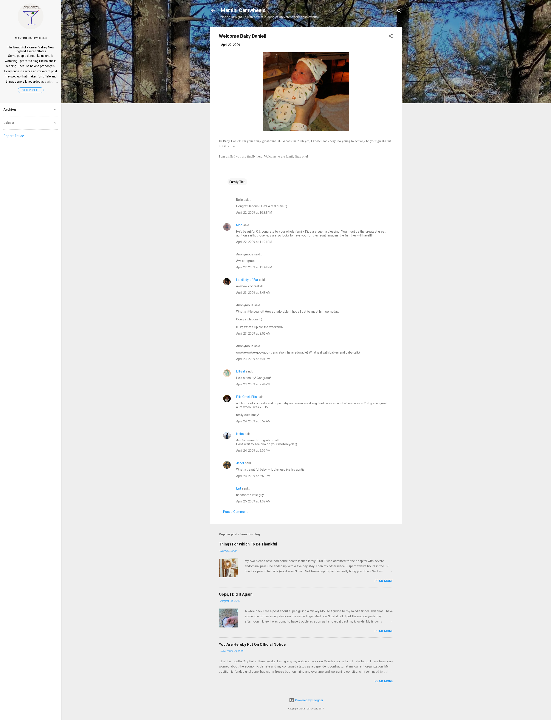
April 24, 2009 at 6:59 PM (253, 476)
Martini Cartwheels (243, 10)
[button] (390, 36)
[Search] (399, 11)
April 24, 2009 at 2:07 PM (253, 451)
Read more (384, 581)
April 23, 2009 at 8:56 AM (253, 333)
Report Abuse (13, 136)
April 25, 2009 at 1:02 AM (253, 501)
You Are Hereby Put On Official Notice (252, 644)
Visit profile (30, 90)
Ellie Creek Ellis (246, 397)
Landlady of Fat (247, 280)
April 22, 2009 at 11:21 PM (254, 242)
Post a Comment (235, 512)
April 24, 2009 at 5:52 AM (253, 421)
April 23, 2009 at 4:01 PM (253, 359)
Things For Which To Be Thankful (248, 544)
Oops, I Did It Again (235, 594)
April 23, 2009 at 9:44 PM (253, 384)
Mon (239, 225)
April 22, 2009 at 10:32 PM (254, 213)
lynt (238, 488)
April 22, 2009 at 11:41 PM (254, 267)
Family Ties (237, 182)
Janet (240, 463)
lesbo (240, 434)
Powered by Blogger (308, 700)
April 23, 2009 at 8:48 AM (253, 293)
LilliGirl (240, 371)
